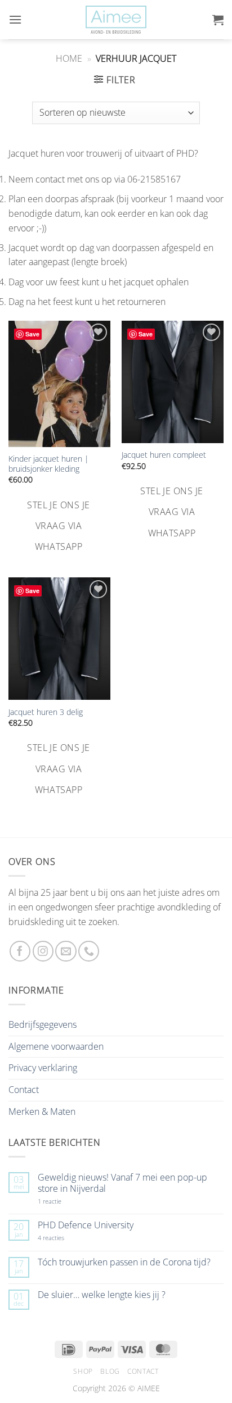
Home (69, 58)
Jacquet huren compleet (164, 455)
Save (32, 334)
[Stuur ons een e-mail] (65, 951)
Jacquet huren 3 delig (45, 712)
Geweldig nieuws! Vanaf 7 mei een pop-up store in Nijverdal (122, 1183)
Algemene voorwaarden (56, 1046)
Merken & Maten (41, 1111)
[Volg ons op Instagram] (43, 951)
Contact (23, 1089)
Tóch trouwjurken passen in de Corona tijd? (124, 1262)
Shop (82, 1371)
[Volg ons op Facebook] (20, 951)
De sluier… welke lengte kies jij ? (102, 1295)
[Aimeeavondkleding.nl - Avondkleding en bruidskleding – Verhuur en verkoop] (116, 20)
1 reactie (62, 1201)
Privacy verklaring (42, 1068)
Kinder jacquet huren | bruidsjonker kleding (48, 463)
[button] (15, 19)
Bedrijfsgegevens (42, 1024)
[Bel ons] (88, 951)
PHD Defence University (85, 1225)
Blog (109, 1371)
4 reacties (64, 1237)
